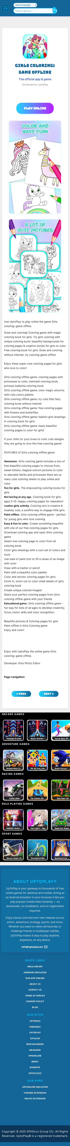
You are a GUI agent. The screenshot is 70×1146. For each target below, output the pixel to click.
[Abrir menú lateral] (5, 8)
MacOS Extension (35, 1098)
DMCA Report (35, 966)
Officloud (35, 1073)
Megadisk (35, 1049)
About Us (35, 983)
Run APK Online (35, 978)
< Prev (21, 693)
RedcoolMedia (35, 1044)
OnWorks (35, 1026)
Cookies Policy (35, 1001)
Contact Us (35, 989)
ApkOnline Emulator (35, 1086)
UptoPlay (35, 1032)
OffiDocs (35, 1020)
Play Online (35, 108)
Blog (35, 1007)
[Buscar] (54, 10)
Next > (49, 693)
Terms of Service (35, 995)
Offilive (35, 1038)
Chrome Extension (35, 1092)
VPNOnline (35, 1055)
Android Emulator (35, 972)
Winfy (35, 1061)
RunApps (35, 1067)
